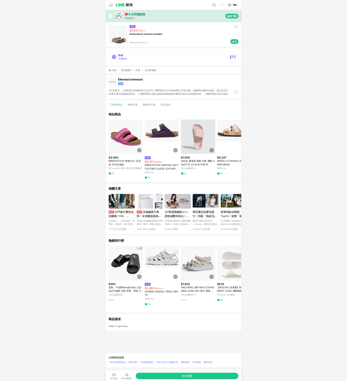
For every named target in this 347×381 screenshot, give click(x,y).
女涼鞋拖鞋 (151, 70)
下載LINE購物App (117, 362)
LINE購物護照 (146, 362)
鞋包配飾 (126, 70)
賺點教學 (185, 362)
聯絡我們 (208, 362)
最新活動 (133, 362)
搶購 (234, 41)
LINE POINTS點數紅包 (167, 362)
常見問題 (196, 362)
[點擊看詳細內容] (126, 136)
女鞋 (137, 70)
